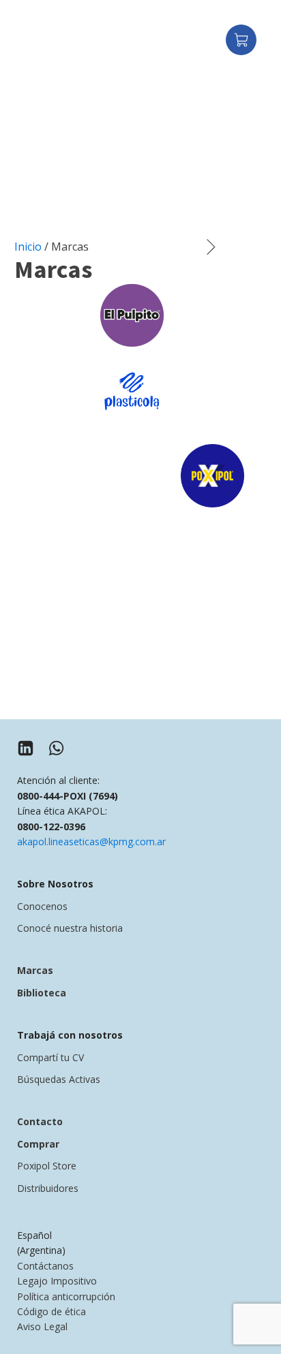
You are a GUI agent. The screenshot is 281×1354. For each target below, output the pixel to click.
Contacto (40, 1121)
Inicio (28, 246)
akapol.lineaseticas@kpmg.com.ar (91, 841)
